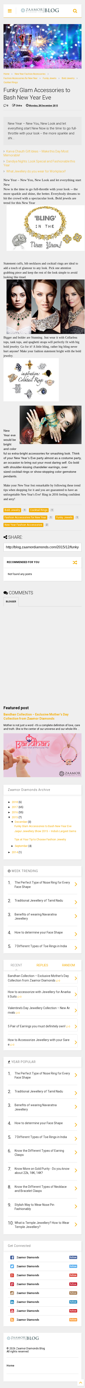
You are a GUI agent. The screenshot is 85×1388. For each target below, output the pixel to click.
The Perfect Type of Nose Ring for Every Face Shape (42, 885)
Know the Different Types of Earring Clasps (39, 1153)
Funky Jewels (49, 78)
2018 (15, 802)
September (21, 846)
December (21, 821)
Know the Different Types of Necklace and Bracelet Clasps (41, 1189)
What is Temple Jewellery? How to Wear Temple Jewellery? (42, 1225)
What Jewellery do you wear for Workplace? (36, 171)
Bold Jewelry (68, 78)
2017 (15, 807)
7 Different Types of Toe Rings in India (41, 946)
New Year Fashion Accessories (30, 74)
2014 (15, 852)
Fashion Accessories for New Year (20, 78)
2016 (15, 812)
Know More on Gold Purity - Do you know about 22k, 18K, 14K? (42, 1171)
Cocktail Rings (10, 82)
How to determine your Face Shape (39, 932)
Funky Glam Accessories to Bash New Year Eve (42, 826)
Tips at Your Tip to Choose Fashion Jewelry (40, 839)
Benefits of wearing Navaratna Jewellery (36, 916)
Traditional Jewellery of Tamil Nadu (39, 900)
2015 (15, 817)
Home (6, 74)
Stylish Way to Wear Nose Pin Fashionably (34, 1207)
